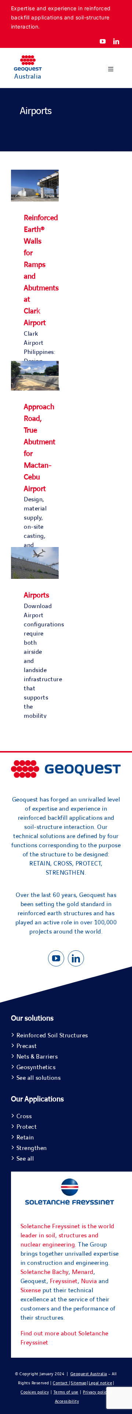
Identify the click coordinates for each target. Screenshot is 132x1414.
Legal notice (100, 1383)
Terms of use (66, 1392)
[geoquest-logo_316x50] (66, 763)
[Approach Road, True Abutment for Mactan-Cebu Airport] (35, 365)
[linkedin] (116, 41)
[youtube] (103, 41)
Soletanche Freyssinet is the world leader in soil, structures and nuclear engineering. (67, 1235)
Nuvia (89, 1281)
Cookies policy (35, 1392)
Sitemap (79, 1383)
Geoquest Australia (88, 1374)
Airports (36, 595)
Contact (61, 1383)
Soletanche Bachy (45, 1272)
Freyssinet (64, 1281)
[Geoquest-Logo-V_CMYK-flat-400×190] (28, 58)
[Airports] (35, 551)
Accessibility (67, 1401)
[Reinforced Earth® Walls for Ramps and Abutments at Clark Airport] (35, 174)
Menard (83, 1272)
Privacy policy (96, 1392)
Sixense (31, 1290)
